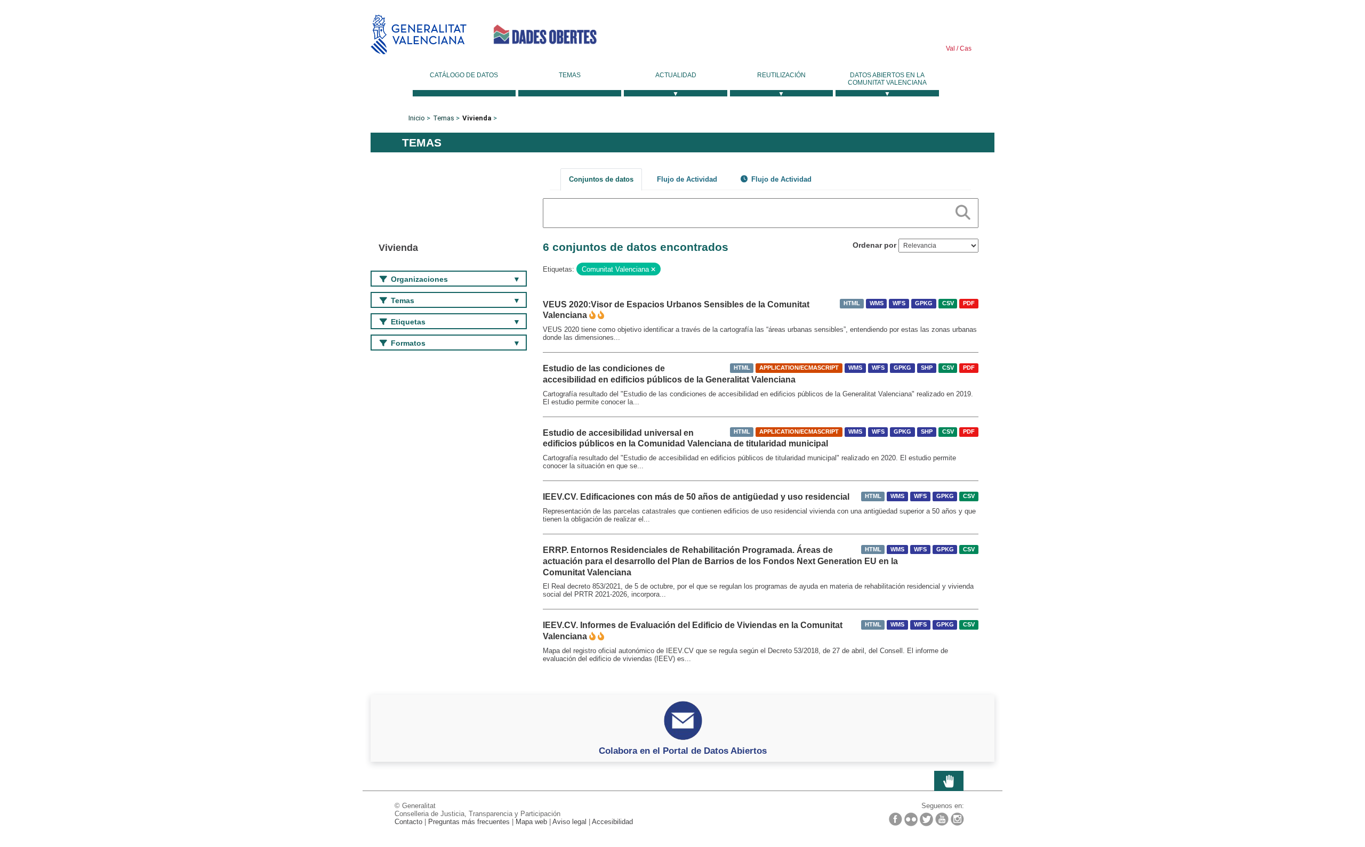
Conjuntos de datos (601, 179)
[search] (963, 210)
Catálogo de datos (464, 75)
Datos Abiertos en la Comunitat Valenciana (887, 78)
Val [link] (950, 48)
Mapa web (531, 822)
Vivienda (477, 118)
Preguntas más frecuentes (469, 822)
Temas (570, 75)
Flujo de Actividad (687, 179)
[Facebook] (895, 819)
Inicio (416, 118)
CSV (948, 303)
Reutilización (781, 75)
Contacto (408, 822)
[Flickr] (911, 819)
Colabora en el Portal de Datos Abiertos (683, 750)
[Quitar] (653, 269)
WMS (877, 303)
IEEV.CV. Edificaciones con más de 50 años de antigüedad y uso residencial (696, 496)
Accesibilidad (612, 822)
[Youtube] (942, 819)
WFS (899, 303)
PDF (969, 303)
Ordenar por (874, 245)
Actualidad (675, 75)
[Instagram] (957, 819)
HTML (852, 303)
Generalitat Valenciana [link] (419, 34)
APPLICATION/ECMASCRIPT (799, 367)
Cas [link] (964, 48)
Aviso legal (569, 822)
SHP (927, 367)
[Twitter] (926, 819)
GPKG (924, 303)
